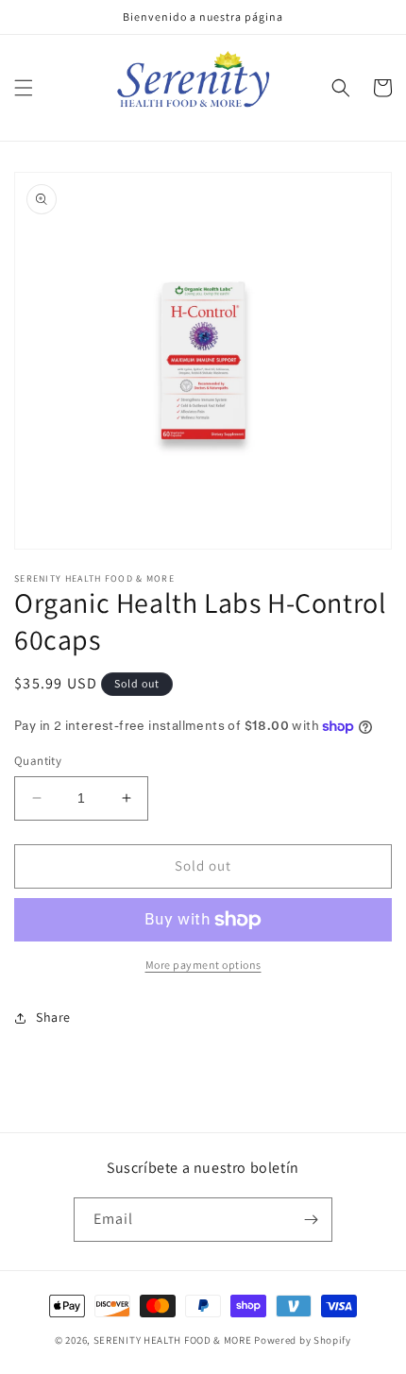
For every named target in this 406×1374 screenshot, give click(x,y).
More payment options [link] (203, 965)
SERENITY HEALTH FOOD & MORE (172, 1340)
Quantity (37, 761)
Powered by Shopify (302, 1340)
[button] (23, 88)
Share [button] (53, 1017)
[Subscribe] (310, 1219)
